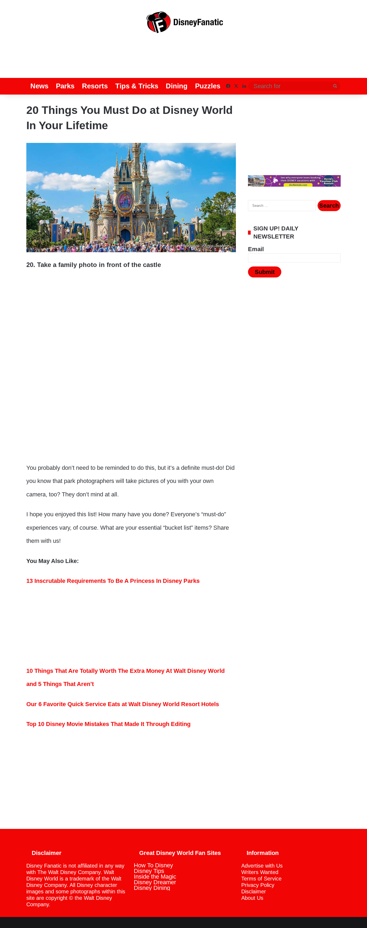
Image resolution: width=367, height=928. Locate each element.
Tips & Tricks (136, 86)
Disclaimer (253, 891)
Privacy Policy (257, 885)
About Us (252, 898)
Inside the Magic (155, 876)
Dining (177, 86)
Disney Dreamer (155, 882)
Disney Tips (149, 871)
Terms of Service (261, 879)
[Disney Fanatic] (183, 24)
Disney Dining (152, 887)
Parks (65, 86)
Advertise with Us (262, 866)
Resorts (95, 86)
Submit (265, 272)
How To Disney (153, 865)
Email (256, 249)
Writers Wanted (259, 872)
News (39, 86)
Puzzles (207, 86)
